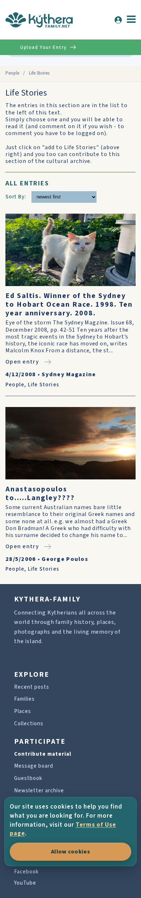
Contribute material (42, 754)
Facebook (26, 872)
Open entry (22, 362)
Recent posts (31, 687)
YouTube (25, 883)
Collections (28, 723)
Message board (33, 766)
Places (22, 711)
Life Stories (43, 385)
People (12, 73)
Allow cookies (70, 852)
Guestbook (28, 778)
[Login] (118, 20)
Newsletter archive (39, 790)
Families (24, 699)
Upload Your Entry (43, 47)
